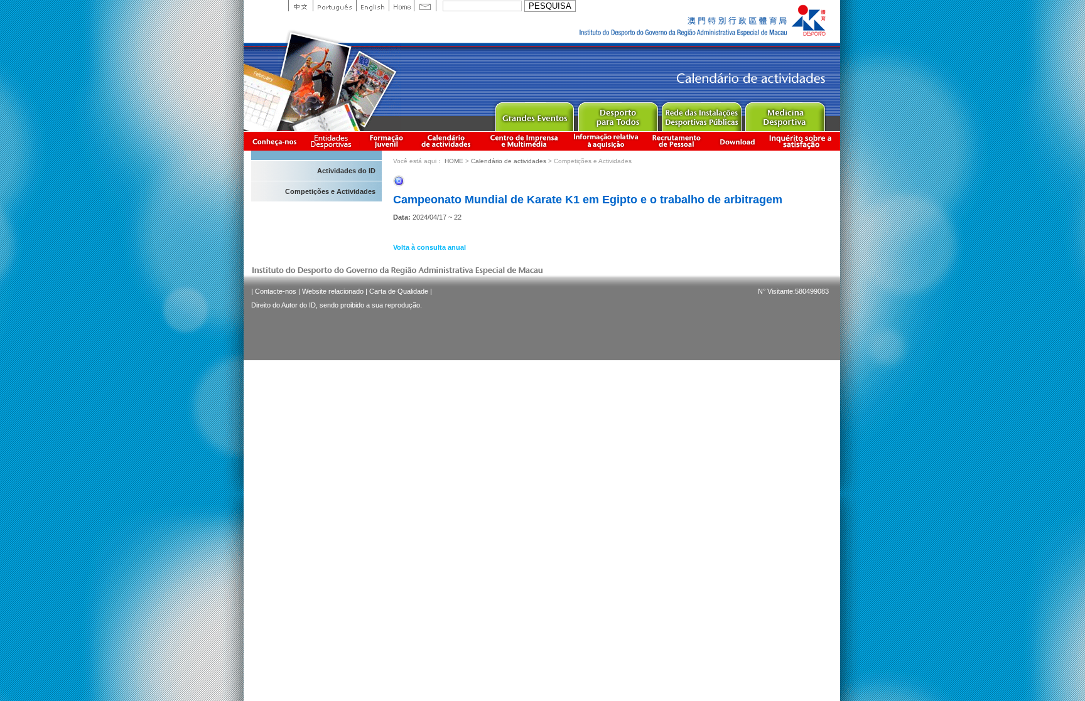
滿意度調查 (802, 141)
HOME (454, 161)
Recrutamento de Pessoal (677, 141)
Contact (425, 5)
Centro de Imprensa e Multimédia (525, 141)
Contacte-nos (275, 291)
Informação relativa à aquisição (606, 141)
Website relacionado (333, 291)
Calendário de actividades (446, 141)
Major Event (534, 114)
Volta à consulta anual (429, 247)
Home (401, 5)
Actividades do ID (346, 170)
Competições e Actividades (330, 191)
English (372, 5)
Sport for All (617, 114)
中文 (300, 5)
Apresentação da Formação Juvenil (386, 141)
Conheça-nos (274, 141)
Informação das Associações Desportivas (333, 141)
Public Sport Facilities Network (701, 114)
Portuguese (334, 5)
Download (737, 141)
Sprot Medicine (784, 114)
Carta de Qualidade (398, 291)
